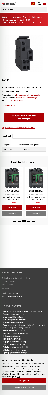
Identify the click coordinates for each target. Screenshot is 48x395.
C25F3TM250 (36, 191)
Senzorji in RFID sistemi (13, 317)
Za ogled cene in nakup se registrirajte (24, 117)
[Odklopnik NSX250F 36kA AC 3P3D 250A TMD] (36, 178)
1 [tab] (14, 221)
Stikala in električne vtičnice (14, 350)
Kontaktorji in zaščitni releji (14, 330)
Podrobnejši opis (9, 105)
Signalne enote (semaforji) (14, 314)
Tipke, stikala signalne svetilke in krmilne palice (22, 311)
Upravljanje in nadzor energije (15, 353)
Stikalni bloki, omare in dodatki (15, 347)
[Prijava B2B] (33, 3)
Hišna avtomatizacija (11, 336)
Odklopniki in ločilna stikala (32, 17)
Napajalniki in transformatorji (14, 342)
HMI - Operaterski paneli (13, 322)
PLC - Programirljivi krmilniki (14, 320)
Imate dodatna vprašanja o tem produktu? (20, 128)
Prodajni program (15, 17)
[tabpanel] (12, 192)
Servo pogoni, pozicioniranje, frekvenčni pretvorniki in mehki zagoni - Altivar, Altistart (24, 326)
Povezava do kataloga (17, 100)
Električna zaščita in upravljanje (15, 333)
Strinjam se (24, 380)
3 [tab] (24, 221)
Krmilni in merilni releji (12, 339)
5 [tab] (33, 221)
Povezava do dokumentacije (26, 98)
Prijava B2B (12, 213)
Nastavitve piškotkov (24, 388)
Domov (4, 17)
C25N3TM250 (12, 191)
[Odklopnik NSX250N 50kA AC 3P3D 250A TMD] (12, 178)
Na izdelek (12, 207)
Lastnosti (7, 136)
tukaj (18, 377)
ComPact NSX (25, 20)
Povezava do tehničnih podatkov (28, 95)
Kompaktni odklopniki (10, 20)
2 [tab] (19, 221)
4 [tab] (28, 221)
